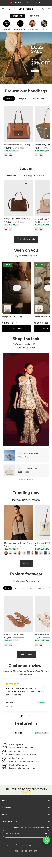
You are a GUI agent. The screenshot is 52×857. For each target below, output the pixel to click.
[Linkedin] (30, 850)
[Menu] (3, 9)
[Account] (43, 9)
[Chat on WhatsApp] (46, 840)
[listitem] (6, 154)
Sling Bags (23, 98)
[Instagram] (21, 850)
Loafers (41, 588)
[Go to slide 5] (30, 479)
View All (26, 563)
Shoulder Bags (39, 98)
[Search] (9, 9)
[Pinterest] (35, 850)
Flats (30, 588)
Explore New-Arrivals (26, 239)
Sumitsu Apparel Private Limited (33, 845)
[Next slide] (45, 132)
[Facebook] (16, 850)
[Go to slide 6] (32, 479)
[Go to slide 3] (24, 479)
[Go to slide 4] (27, 479)
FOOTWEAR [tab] (33, 16)
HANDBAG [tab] (18, 16)
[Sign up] (46, 833)
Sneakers (19, 588)
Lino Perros (17, 845)
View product (16, 328)
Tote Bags (9, 98)
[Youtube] (26, 850)
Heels (7, 588)
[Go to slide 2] (22, 479)
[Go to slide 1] (19, 479)
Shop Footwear (26, 654)
